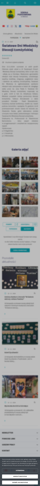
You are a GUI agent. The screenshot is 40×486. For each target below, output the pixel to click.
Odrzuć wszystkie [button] (20, 476)
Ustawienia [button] (20, 470)
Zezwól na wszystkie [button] (20, 482)
